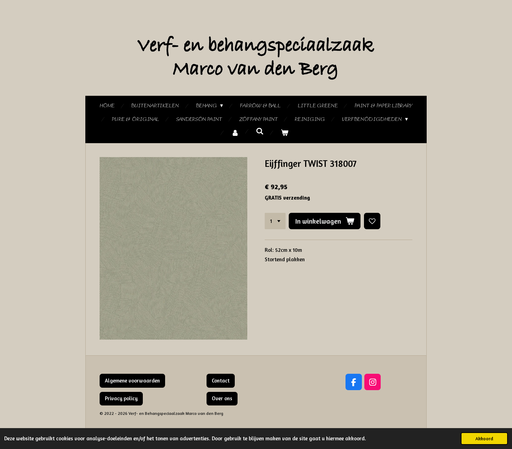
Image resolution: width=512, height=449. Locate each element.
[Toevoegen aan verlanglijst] (372, 221)
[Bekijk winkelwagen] (284, 133)
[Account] (235, 133)
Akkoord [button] (484, 438)
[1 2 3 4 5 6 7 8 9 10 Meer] (275, 221)
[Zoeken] (259, 131)
